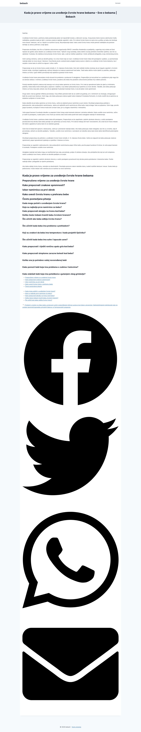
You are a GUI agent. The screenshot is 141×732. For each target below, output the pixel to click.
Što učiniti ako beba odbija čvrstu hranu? (38, 300)
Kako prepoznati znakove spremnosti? (37, 280)
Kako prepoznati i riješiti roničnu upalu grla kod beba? (48, 246)
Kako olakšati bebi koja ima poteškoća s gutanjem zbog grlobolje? (54, 274)
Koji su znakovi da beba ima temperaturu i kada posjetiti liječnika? (54, 233)
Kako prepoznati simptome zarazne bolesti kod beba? (48, 253)
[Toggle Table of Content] (23, 305)
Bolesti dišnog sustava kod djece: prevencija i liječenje (81, 305)
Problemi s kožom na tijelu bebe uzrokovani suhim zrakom (44, 305)
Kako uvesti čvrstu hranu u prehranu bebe (39, 284)
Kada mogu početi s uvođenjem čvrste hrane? (40, 291)
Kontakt (117, 3)
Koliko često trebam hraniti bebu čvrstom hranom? (41, 298)
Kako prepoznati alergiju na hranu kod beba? (40, 296)
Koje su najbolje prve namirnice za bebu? (38, 293)
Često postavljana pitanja (33, 286)
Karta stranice (76, 727)
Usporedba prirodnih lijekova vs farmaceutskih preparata (51, 307)
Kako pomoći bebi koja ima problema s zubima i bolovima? (50, 267)
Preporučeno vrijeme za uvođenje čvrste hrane (40, 277)
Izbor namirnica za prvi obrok (34, 282)
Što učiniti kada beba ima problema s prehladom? (46, 226)
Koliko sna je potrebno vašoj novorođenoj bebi (44, 260)
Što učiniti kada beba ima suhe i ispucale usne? (45, 239)
